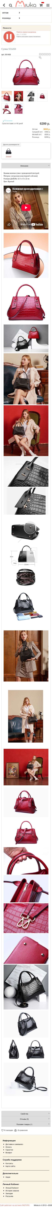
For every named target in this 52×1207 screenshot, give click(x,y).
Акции (8, 1177)
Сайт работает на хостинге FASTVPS (14, 1205)
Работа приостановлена (26, 32)
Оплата (9, 1147)
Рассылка (9, 1196)
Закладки (9, 1193)
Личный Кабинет (12, 1188)
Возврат (9, 1152)
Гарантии (9, 1149)
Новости (7, 28)
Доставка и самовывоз (14, 1144)
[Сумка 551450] (26, 72)
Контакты (9, 1163)
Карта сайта (10, 1166)
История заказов (12, 1190)
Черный (8, 156)
